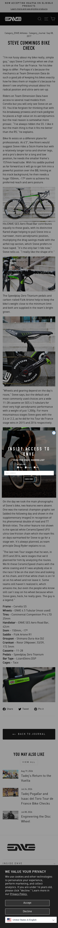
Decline (27, 911)
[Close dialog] (54, 432)
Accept (27, 903)
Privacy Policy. (19, 894)
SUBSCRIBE (29, 479)
